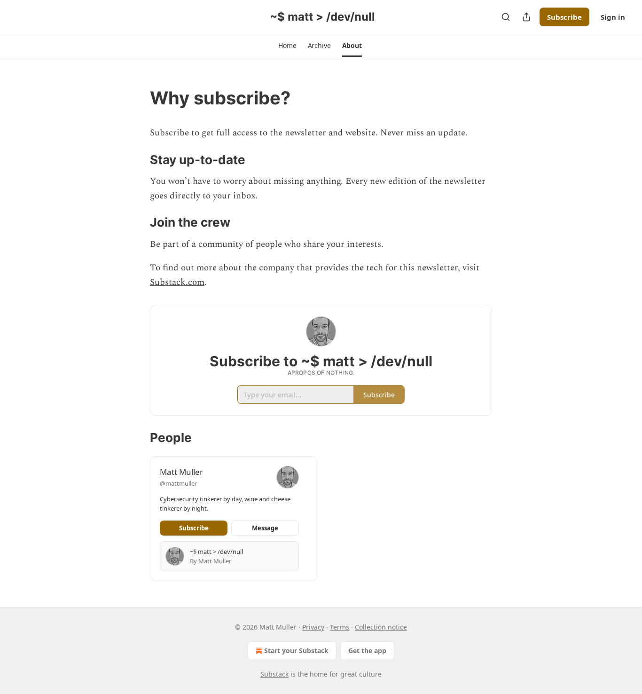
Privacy (313, 627)
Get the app (367, 650)
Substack (274, 674)
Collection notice (381, 627)
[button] (287, 45)
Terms (339, 627)
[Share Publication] (526, 17)
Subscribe (564, 17)
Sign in (613, 17)
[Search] (505, 17)
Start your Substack (296, 650)
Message (265, 528)
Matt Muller (181, 471)
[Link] (136, 97)
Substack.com (177, 282)
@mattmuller (178, 483)
